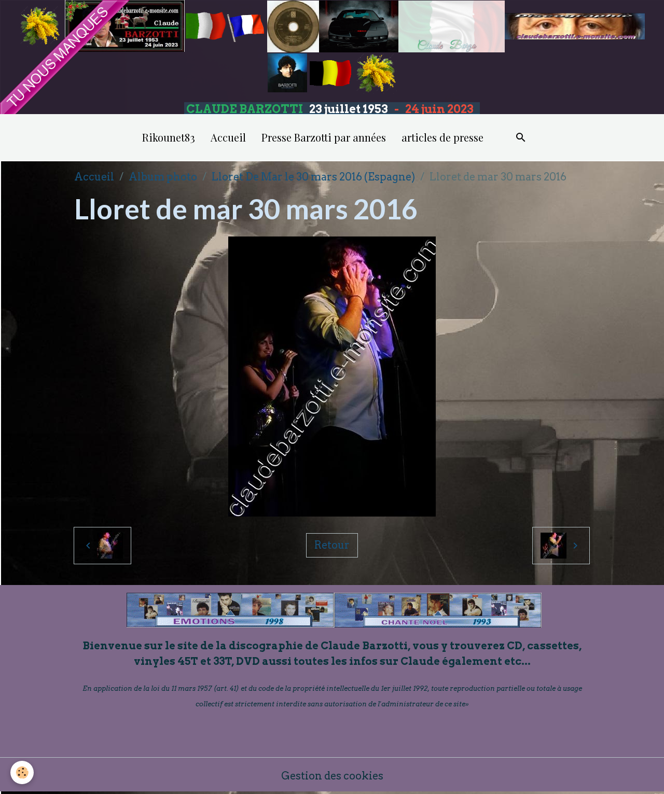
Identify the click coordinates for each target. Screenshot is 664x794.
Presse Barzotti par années (323, 137)
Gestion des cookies (332, 776)
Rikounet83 (168, 137)
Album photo (163, 177)
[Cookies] (22, 772)
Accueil (228, 137)
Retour (332, 545)
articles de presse (442, 137)
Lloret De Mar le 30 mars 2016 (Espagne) (313, 177)
